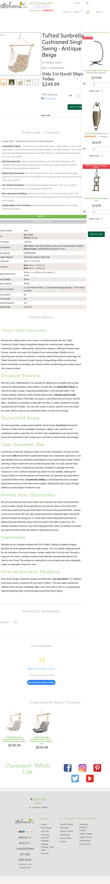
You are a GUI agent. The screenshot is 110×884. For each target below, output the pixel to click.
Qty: (70, 95)
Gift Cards (45, 831)
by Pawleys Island (52, 62)
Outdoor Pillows (85, 837)
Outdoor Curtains (86, 834)
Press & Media (65, 838)
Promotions (45, 835)
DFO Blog (64, 828)
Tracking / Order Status (47, 848)
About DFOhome (66, 824)
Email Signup (46, 828)
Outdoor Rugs (84, 841)
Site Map (25, 859)
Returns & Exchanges (45, 839)
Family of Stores (66, 831)
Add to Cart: (94, 91)
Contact (66, 12)
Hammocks (83, 824)
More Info (45, 115)
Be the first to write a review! (41, 682)
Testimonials (65, 835)
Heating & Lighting (83, 828)
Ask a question (49, 98)
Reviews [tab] (5, 622)
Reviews (63, 842)
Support (76, 12)
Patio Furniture (85, 844)
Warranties (45, 853)
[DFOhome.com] (14, 4)
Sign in (99, 12)
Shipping (44, 844)
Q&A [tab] (15, 622)
